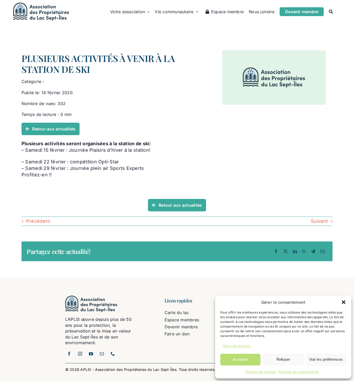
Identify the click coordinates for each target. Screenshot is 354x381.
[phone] (113, 354)
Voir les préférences (326, 359)
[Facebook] (276, 251)
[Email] (322, 251)
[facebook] (69, 354)
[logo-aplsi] (41, 5)
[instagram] (80, 354)
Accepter (240, 359)
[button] (343, 302)
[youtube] (91, 354)
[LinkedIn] (295, 251)
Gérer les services (237, 346)
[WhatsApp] (304, 251)
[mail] (102, 354)
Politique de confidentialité (298, 372)
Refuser (283, 359)
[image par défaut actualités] (274, 52)
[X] (285, 251)
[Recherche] (331, 12)
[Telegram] (313, 251)
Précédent (38, 221)
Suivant (319, 221)
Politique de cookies (260, 372)
